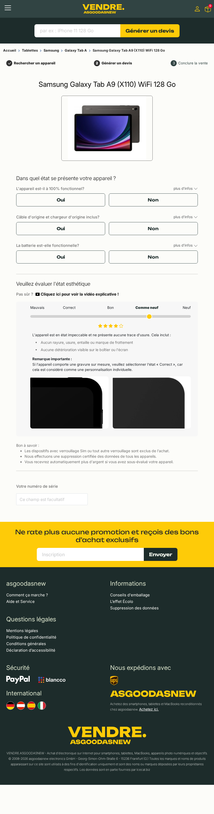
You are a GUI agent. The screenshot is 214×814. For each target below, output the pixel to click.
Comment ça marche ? (27, 594)
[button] (77, 294)
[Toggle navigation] (8, 8)
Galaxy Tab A (76, 50)
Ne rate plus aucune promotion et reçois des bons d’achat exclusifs (107, 536)
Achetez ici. (149, 709)
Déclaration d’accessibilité (30, 650)
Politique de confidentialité (31, 637)
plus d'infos (184, 188)
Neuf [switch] (187, 307)
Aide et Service (20, 601)
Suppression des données (134, 607)
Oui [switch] (61, 200)
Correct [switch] (69, 307)
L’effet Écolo (121, 601)
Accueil (9, 50)
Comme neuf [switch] (146, 307)
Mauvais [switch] (37, 307)
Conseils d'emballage (130, 594)
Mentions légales (22, 630)
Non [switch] (153, 200)
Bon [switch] (110, 307)
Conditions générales (26, 643)
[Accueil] (103, 9)
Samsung (51, 50)
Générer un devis (150, 31)
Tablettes (30, 50)
